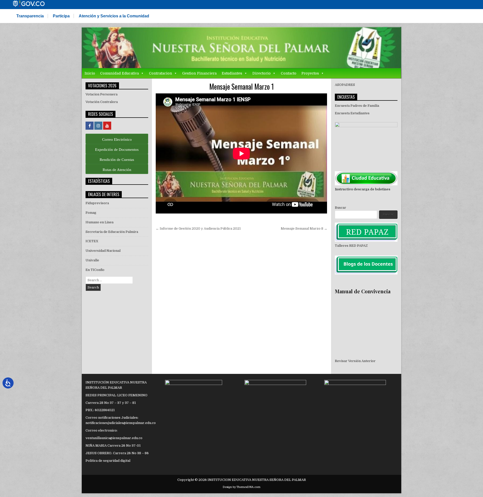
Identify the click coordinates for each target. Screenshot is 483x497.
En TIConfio (95, 270)
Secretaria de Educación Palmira (112, 232)
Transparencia (30, 16)
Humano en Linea (99, 222)
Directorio (261, 73)
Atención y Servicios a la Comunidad (114, 16)
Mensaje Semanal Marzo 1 (241, 86)
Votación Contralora (102, 102)
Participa (61, 16)
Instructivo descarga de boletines (362, 189)
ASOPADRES (345, 85)
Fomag (91, 213)
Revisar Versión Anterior (355, 361)
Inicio (90, 73)
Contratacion (160, 73)
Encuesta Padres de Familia (357, 106)
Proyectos (310, 73)
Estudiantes (232, 73)
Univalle (92, 260)
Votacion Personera (101, 94)
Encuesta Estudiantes (352, 113)
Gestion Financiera (199, 73)
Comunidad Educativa (119, 73)
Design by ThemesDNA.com (241, 487)
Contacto (288, 73)
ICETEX (92, 241)
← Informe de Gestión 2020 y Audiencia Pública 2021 (198, 228)
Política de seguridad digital (108, 461)
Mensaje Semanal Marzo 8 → (304, 228)
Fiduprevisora (97, 203)
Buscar (340, 207)
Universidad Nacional (103, 251)
